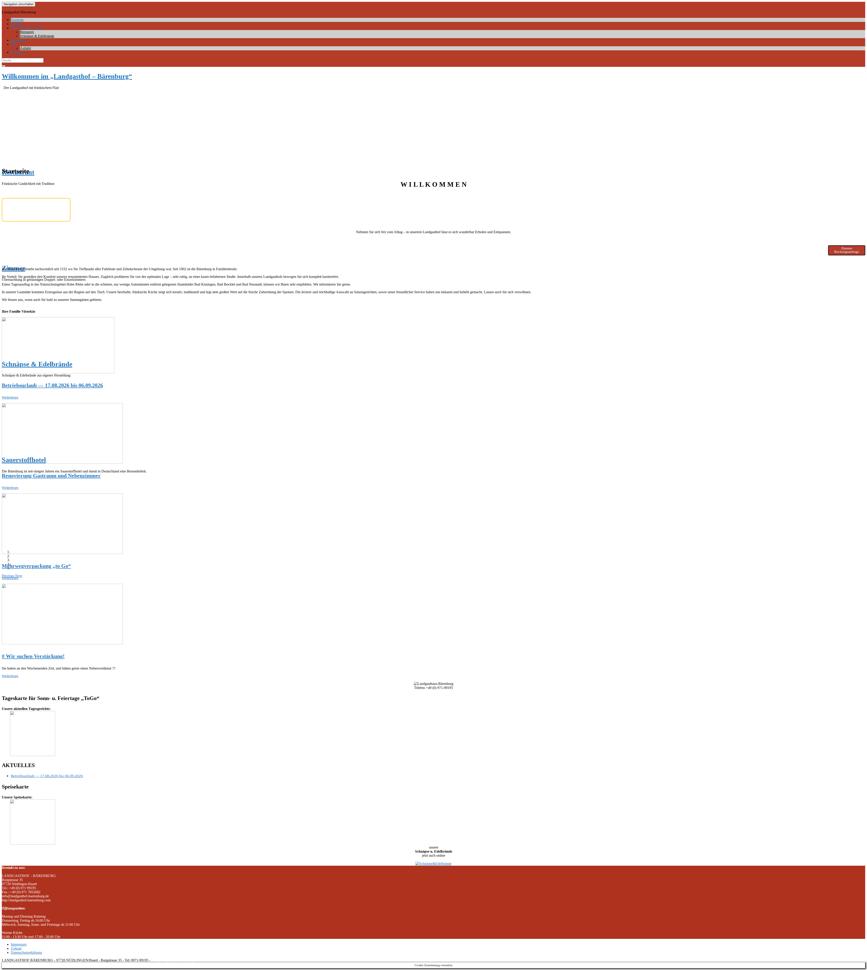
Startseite (17, 20)
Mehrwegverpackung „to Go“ (36, 566)
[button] (18, 576)
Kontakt (16, 52)
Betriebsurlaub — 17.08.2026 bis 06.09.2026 (52, 385)
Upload (16, 948)
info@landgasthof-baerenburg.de (174, 960)
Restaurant (18, 40)
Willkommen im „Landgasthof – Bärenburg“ (67, 76)
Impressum (18, 944)
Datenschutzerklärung (26, 952)
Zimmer (16, 24)
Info (14, 44)
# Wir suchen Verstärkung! (33, 656)
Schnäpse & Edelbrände (37, 36)
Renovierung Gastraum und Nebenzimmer (51, 476)
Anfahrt (25, 48)
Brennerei (27, 32)
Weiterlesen (10, 397)
